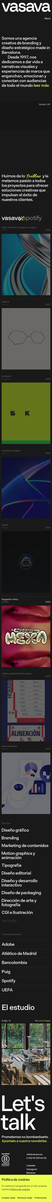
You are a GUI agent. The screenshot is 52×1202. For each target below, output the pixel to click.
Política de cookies (20, 1189)
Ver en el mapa (42, 1020)
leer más (41, 85)
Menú (47, 18)
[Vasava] (7, 19)
